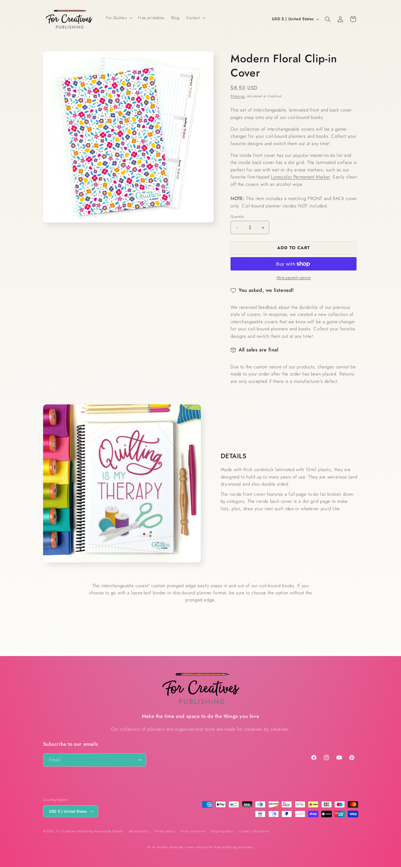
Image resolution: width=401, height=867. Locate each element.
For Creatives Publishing (74, 831)
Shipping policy (222, 831)
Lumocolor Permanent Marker (300, 177)
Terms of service (193, 831)
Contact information (254, 831)
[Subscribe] (139, 760)
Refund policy (139, 831)
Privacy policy (165, 831)
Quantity (237, 216)
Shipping (238, 96)
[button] (119, 18)
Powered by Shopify (108, 831)
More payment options (294, 277)
